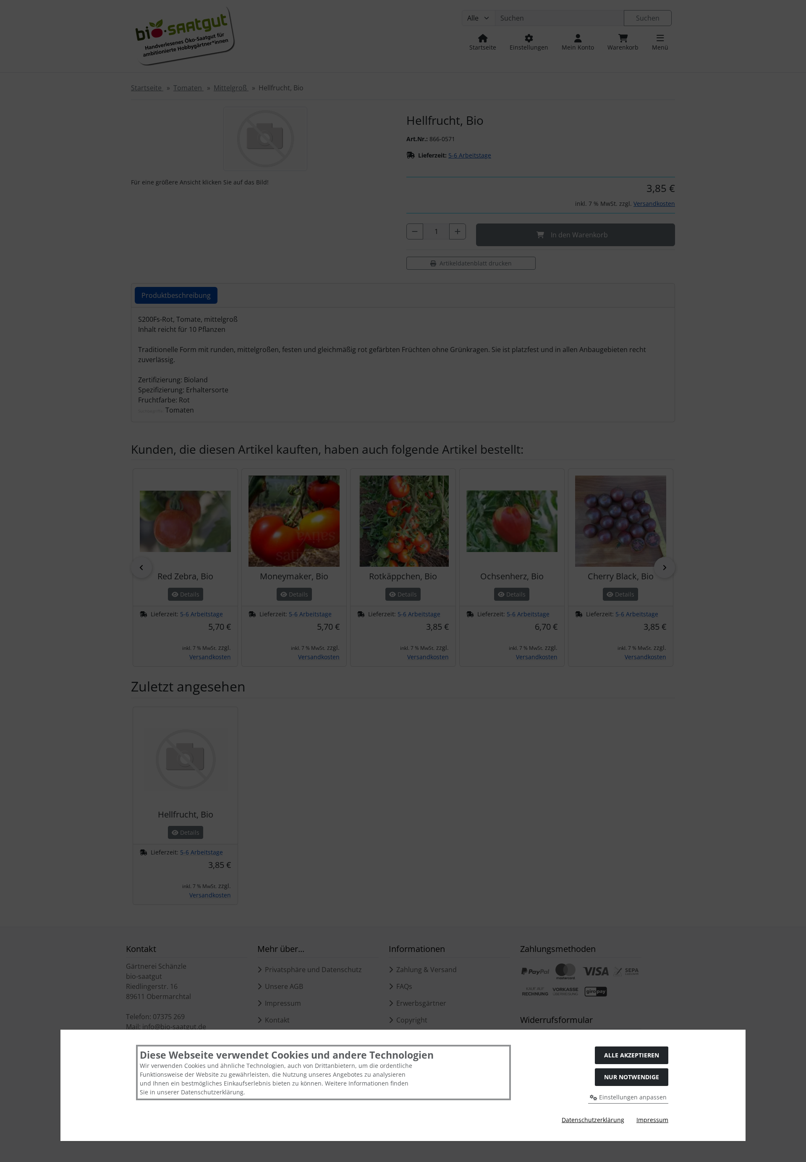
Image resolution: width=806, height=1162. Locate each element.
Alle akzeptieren (631, 1055)
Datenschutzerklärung (593, 1120)
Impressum (652, 1120)
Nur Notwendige (631, 1077)
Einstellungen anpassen (632, 1097)
